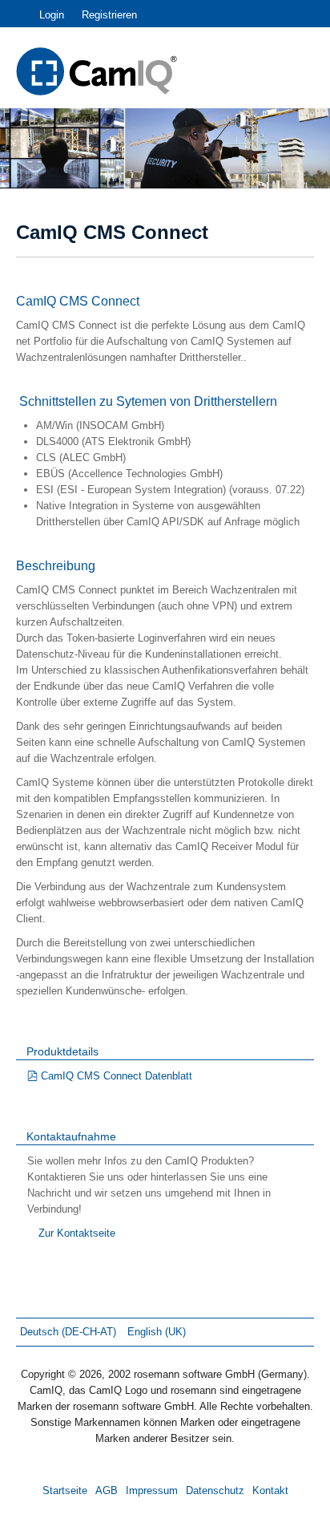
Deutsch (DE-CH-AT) (69, 1332)
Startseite (64, 1490)
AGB (106, 1490)
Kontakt (270, 1490)
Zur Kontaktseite (76, 1233)
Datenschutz (215, 1490)
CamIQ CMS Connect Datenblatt (116, 1076)
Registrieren (109, 15)
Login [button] (51, 15)
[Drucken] (310, 269)
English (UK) (156, 1332)
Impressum (152, 1490)
